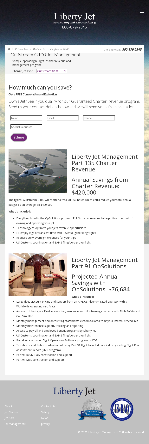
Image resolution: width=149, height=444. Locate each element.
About (8, 406)
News (44, 418)
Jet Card (10, 418)
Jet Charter (11, 412)
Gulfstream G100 (59, 49)
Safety (45, 412)
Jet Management (15, 424)
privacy (45, 424)
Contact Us (48, 406)
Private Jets (21, 49)
